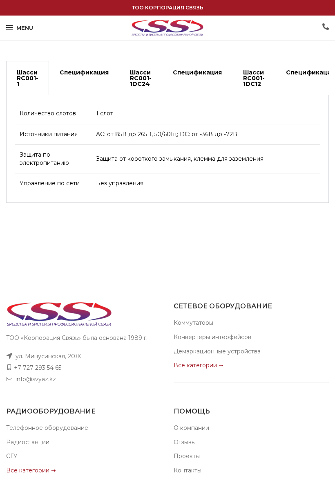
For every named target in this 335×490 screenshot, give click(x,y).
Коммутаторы (193, 322)
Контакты (187, 470)
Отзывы (185, 442)
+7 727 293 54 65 (37, 367)
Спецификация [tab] (84, 72)
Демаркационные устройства (217, 351)
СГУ (12, 456)
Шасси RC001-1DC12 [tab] (254, 78)
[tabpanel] (167, 149)
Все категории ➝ (198, 365)
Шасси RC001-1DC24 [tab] (141, 78)
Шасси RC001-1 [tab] (27, 78)
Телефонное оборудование (47, 428)
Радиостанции (27, 442)
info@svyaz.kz (36, 379)
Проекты (187, 456)
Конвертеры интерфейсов (212, 337)
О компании (191, 428)
